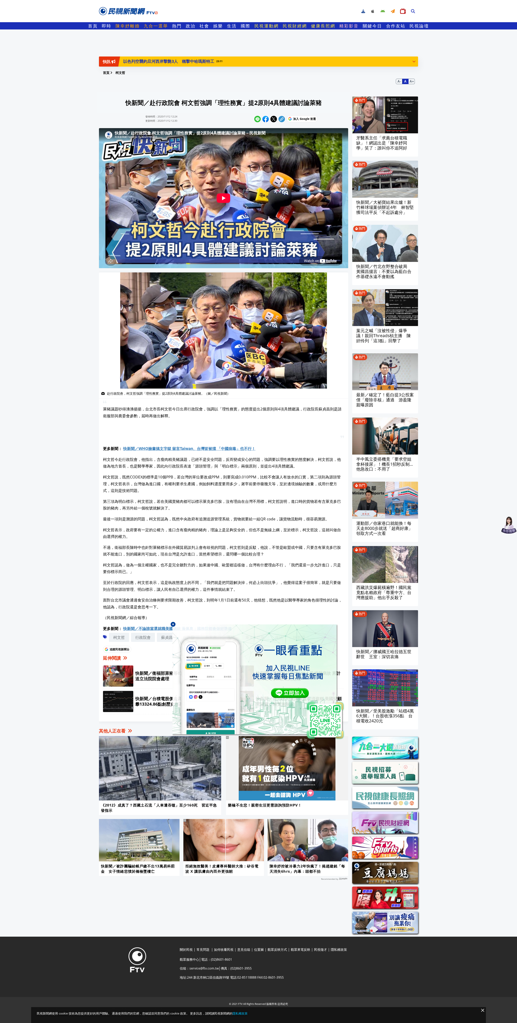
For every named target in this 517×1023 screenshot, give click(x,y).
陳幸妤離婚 (128, 26)
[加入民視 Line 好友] (258, 682)
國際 (245, 26)
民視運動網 (266, 26)
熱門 (177, 26)
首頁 (93, 26)
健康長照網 (323, 26)
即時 (106, 26)
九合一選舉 (156, 26)
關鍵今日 (372, 26)
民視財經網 (295, 26)
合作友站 (396, 26)
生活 (232, 26)
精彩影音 (349, 26)
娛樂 (218, 26)
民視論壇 (419, 26)
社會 (204, 26)
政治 (190, 26)
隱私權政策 (240, 1013)
